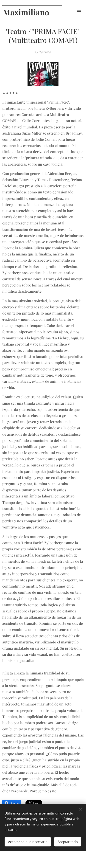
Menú (79, 11)
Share (14, 803)
